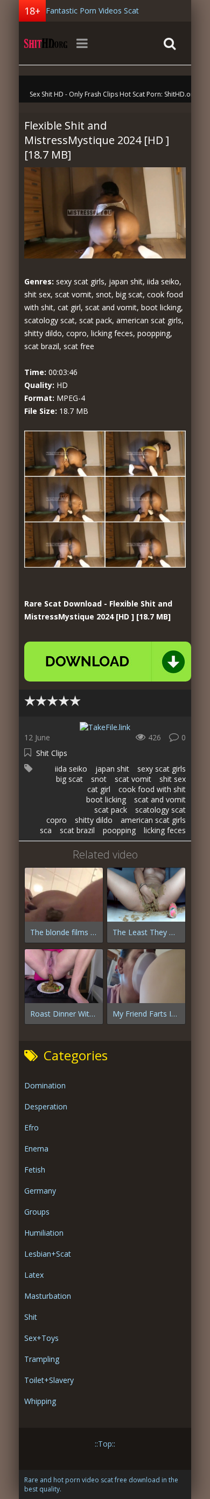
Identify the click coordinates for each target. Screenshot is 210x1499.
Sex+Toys (41, 1338)
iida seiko (71, 769)
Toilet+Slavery (49, 1380)
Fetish (34, 1169)
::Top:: (105, 1444)
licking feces (165, 830)
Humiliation (44, 1233)
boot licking (106, 799)
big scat (69, 779)
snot (99, 779)
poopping (119, 830)
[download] (107, 662)
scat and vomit (160, 799)
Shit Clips (51, 753)
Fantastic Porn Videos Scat (92, 10)
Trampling (41, 1359)
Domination (45, 1085)
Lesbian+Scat (47, 1254)
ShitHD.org (46, 43)
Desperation (45, 1106)
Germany (40, 1190)
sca (46, 830)
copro (56, 820)
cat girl (98, 789)
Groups (37, 1212)
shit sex (172, 779)
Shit (30, 1317)
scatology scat (160, 810)
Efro (31, 1127)
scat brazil (77, 830)
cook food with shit (152, 789)
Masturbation (47, 1296)
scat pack (110, 810)
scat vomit (133, 779)
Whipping (40, 1401)
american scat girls (153, 820)
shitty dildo (94, 820)
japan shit (112, 769)
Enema (36, 1148)
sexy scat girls (161, 769)
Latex (34, 1275)
